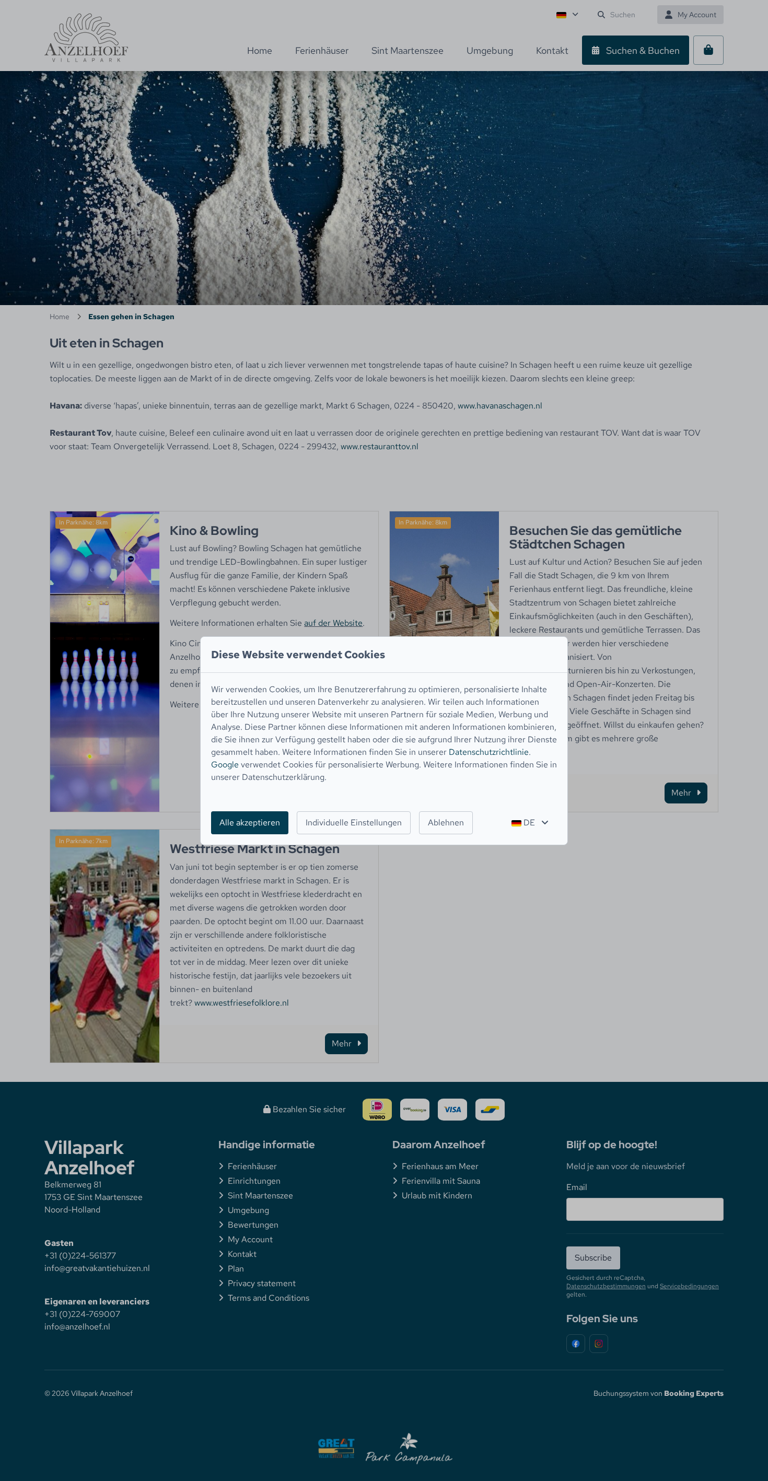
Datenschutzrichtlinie (489, 752)
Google (225, 764)
